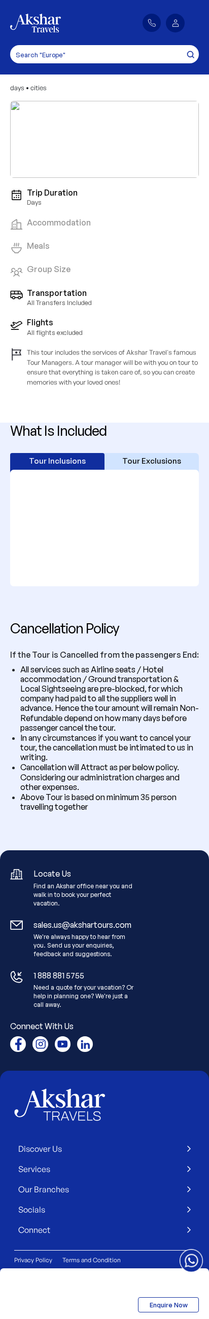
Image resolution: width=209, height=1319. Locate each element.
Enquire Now (169, 1305)
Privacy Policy (33, 1260)
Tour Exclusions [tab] (151, 461)
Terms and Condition (91, 1260)
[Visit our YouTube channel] (63, 1044)
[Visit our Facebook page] (18, 1044)
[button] (175, 23)
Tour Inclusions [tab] (57, 461)
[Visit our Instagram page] (40, 1044)
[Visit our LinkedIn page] (85, 1044)
